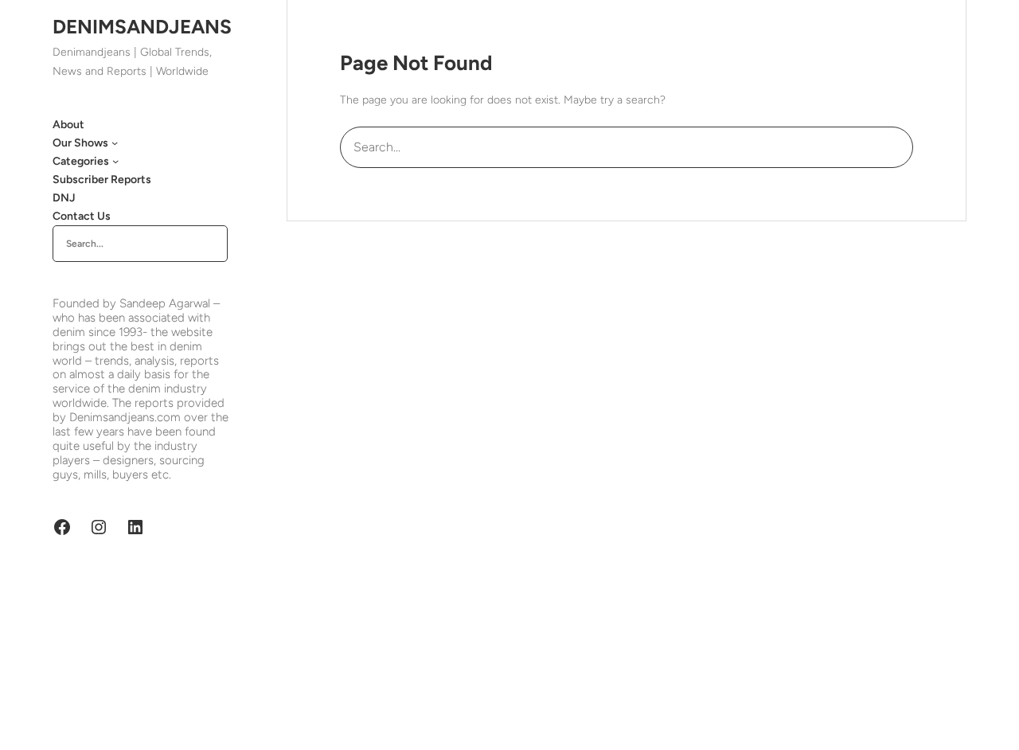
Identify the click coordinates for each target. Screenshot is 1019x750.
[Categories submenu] (115, 161)
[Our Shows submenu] (114, 142)
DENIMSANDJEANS (142, 26)
